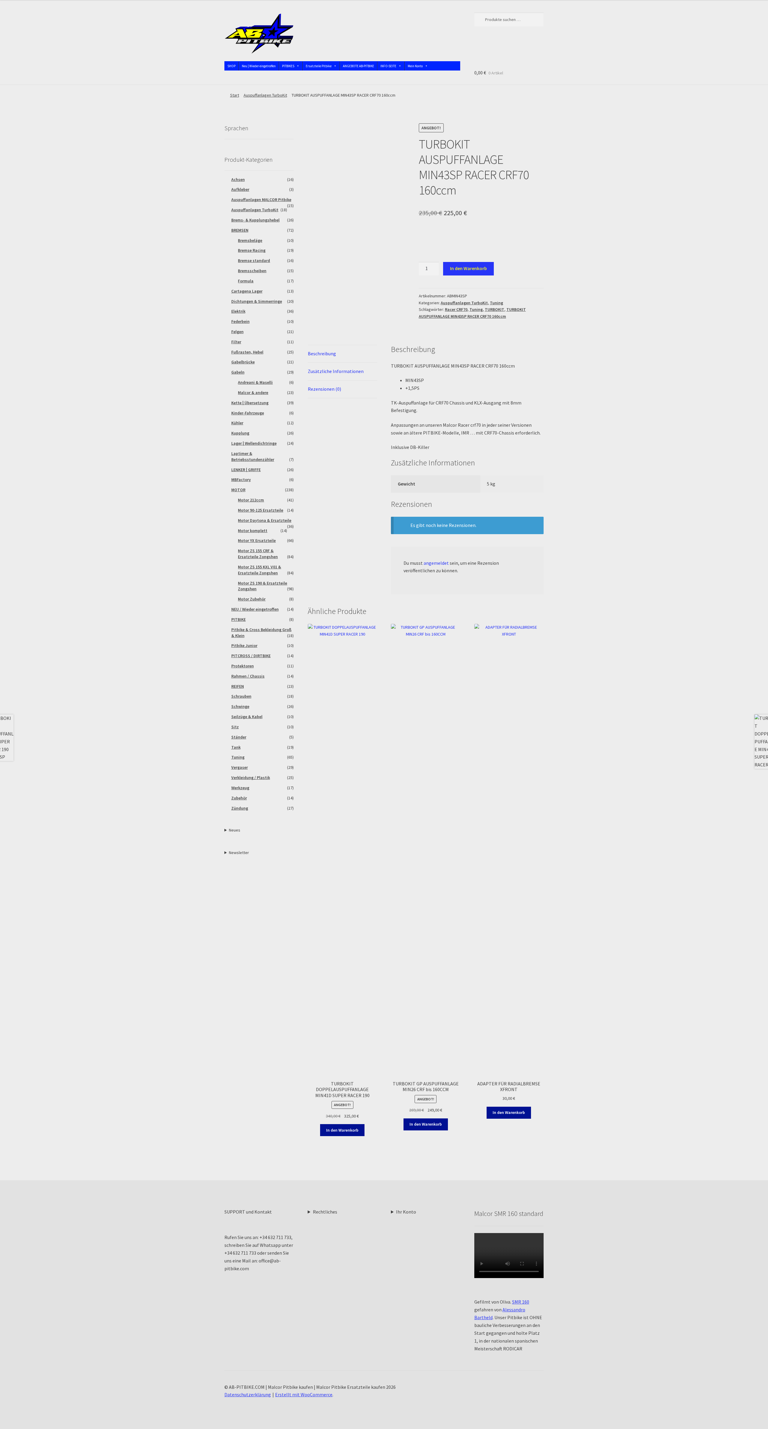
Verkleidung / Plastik (250, 777)
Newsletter (239, 852)
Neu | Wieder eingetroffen (259, 66)
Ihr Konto (406, 1212)
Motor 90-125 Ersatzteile (260, 510)
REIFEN (237, 686)
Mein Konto (415, 66)
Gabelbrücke (243, 362)
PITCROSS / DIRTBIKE (251, 655)
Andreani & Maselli (255, 382)
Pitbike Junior (244, 645)
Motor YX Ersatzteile (257, 540)
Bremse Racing (252, 250)
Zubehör (239, 798)
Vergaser (239, 767)
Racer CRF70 (456, 309)
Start (234, 95)
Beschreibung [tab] (322, 353)
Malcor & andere (253, 392)
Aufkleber (240, 189)
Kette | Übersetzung (249, 402)
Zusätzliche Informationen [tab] (336, 371)
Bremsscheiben (252, 270)
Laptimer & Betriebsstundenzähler (252, 456)
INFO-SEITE (388, 66)
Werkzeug (240, 787)
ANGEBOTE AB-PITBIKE (358, 66)
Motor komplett (252, 530)
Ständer (238, 737)
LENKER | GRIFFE (246, 469)
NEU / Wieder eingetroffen (255, 609)
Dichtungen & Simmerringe (256, 301)
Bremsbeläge (250, 240)
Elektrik (238, 311)
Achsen (238, 179)
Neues (234, 830)
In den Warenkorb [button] (342, 1130)
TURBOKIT (494, 309)
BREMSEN (239, 230)
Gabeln (237, 372)
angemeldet (436, 563)
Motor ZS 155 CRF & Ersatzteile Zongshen (258, 553)
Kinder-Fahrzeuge (247, 413)
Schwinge (240, 706)
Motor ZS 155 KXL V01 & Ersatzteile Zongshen (259, 570)
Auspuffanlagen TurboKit (265, 95)
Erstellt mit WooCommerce (303, 1394)
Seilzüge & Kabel (246, 716)
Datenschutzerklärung (247, 1394)
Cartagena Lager (246, 291)
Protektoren (242, 666)
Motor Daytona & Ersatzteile (264, 520)
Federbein (240, 321)
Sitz (235, 727)
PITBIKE (238, 619)
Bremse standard (254, 260)
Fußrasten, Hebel (247, 352)
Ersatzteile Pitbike (319, 66)
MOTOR (238, 489)
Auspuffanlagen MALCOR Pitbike (261, 199)
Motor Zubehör (252, 599)
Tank (236, 747)
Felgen (237, 331)
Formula (246, 281)
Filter (236, 341)
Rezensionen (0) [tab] (324, 389)
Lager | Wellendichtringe (254, 443)
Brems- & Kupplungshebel (255, 220)
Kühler (237, 423)
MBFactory (241, 479)
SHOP (231, 66)
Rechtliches (325, 1212)
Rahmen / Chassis (248, 676)
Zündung (239, 808)
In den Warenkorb (468, 268)
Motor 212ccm (251, 500)
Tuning (496, 302)
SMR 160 (520, 1302)
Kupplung (240, 433)
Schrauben (241, 696)
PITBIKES (288, 66)
